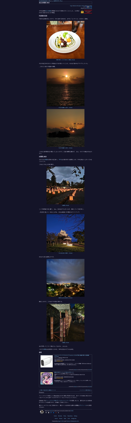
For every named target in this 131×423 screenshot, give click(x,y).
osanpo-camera (81, 5)
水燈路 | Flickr (65, 205)
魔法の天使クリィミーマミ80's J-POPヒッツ (64, 372)
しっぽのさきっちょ (57, 1)
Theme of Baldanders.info (72, 421)
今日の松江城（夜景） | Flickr (65, 253)
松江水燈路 (48, 11)
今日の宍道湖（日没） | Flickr (65, 107)
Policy (64, 416)
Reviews (60, 416)
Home (56, 418)
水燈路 (46, 159)
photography (89, 5)
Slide (65, 418)
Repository (70, 416)
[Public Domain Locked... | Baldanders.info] (86, 13)
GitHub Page (89, 8)
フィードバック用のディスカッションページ (58, 400)
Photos (60, 418)
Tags (71, 5)
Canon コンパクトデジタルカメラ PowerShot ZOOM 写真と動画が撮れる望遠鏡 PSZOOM (71, 356)
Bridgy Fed (73, 418)
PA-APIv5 (90, 369)
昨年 (60, 159)
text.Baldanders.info (44, 1)
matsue (75, 5)
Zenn (69, 418)
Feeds (55, 416)
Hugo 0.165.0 (61, 421)
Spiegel (75, 369)
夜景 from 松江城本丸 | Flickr (65, 298)
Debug (75, 416)
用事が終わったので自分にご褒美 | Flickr (65, 59)
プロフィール (83, 405)
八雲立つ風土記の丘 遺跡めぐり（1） (48, 390)
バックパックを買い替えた (85, 390)
